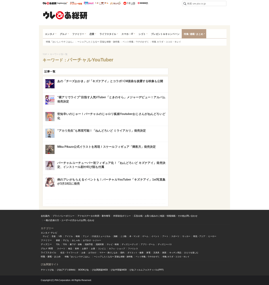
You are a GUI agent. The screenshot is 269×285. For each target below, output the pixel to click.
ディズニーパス (165, 244)
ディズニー (46, 244)
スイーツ (61, 248)
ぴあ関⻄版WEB (100, 270)
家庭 (58, 240)
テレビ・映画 (113, 244)
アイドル (69, 236)
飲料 (77, 248)
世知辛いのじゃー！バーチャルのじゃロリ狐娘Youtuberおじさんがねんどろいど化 (111, 115)
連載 (49, 256)
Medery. (143, 3)
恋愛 (91, 34)
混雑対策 (100, 244)
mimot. (89, 3)
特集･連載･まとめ (193, 34)
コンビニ (102, 248)
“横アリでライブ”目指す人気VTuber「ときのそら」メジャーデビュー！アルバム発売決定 (111, 99)
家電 (148, 252)
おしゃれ (76, 240)
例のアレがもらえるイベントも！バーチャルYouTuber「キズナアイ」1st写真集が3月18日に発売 (111, 181)
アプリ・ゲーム (148, 244)
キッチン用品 (175, 252)
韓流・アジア (199, 236)
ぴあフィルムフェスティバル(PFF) (147, 270)
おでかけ (92, 252)
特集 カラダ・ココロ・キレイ (166, 42)
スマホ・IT (127, 34)
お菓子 (85, 248)
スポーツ (175, 236)
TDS (65, 244)
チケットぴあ (47, 270)
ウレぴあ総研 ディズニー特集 (76, 3)
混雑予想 (89, 244)
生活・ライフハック (69, 252)
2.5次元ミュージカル (101, 236)
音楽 (54, 236)
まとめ (57, 256)
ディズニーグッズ (130, 244)
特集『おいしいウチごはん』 (60, 42)
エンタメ (50, 34)
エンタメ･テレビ (49, 232)
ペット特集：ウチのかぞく (136, 42)
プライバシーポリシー (63, 216)
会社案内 (45, 216)
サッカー (186, 236)
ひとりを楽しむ (191, 252)
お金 (83, 252)
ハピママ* (62, 3)
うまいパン (115, 3)
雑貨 (164, 252)
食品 (70, 248)
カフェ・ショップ (117, 248)
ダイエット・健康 (135, 252)
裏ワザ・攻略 (76, 244)
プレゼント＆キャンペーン (165, 34)
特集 (43, 256)
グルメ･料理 (47, 248)
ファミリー (78, 34)
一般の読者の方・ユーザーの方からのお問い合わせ (69, 220)
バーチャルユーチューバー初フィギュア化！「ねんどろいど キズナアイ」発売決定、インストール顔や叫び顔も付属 (111, 164)
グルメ (63, 34)
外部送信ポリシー (122, 216)
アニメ (86, 236)
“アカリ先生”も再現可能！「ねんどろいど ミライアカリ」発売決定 (101, 130)
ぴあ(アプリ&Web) (66, 270)
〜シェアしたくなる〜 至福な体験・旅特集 (98, 42)
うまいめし (102, 3)
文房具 (156, 252)
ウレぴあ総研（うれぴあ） (65, 15)
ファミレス (133, 248)
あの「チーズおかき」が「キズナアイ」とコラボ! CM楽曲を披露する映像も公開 (110, 81)
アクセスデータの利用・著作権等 (93, 216)
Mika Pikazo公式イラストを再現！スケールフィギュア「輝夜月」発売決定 (106, 146)
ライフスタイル (108, 34)
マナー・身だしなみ (108, 252)
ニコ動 (123, 236)
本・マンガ (134, 236)
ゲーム (145, 236)
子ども (66, 240)
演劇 (115, 236)
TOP (45, 54)
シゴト (142, 34)
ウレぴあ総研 (49, 3)
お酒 (93, 248)
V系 (60, 236)
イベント (155, 236)
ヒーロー (212, 236)
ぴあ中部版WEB (119, 270)
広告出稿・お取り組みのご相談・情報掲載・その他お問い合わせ (165, 216)
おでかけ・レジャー (92, 240)
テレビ (46, 236)
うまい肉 (129, 3)
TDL (58, 244)
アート (165, 236)
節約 (122, 252)
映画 (78, 236)
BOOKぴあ (83, 270)
